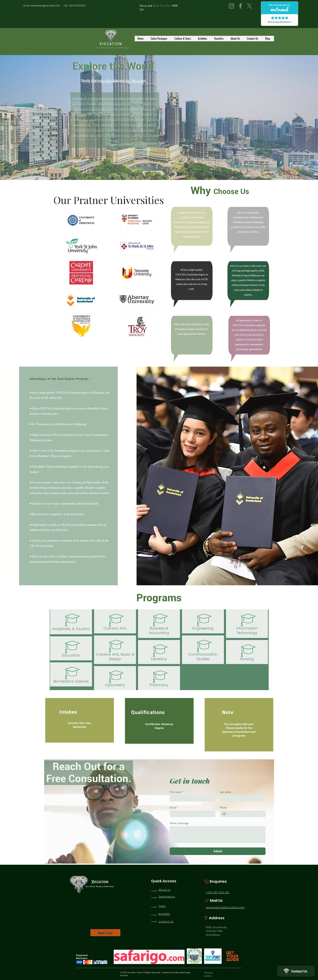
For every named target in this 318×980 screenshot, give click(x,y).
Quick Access (163, 881)
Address (217, 918)
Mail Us (216, 900)
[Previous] (20, 117)
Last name (225, 791)
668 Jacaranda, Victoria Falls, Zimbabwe (216, 931)
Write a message (179, 823)
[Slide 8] (168, 172)
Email (174, 807)
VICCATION (112, 44)
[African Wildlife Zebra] (152, 172)
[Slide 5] (159, 172)
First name (176, 791)
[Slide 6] (162, 172)
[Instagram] (231, 6)
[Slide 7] (165, 172)
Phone (223, 807)
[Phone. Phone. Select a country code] (225, 814)
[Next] (297, 117)
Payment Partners (82, 957)
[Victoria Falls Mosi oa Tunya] (149, 172)
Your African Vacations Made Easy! (112, 48)
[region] (109, 278)
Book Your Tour (161, 5)
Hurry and (146, 5)
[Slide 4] (155, 172)
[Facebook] (240, 6)
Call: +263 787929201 (74, 5)
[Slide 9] (172, 172)
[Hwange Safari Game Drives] (145, 172)
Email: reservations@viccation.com (41, 5)
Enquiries (218, 881)
